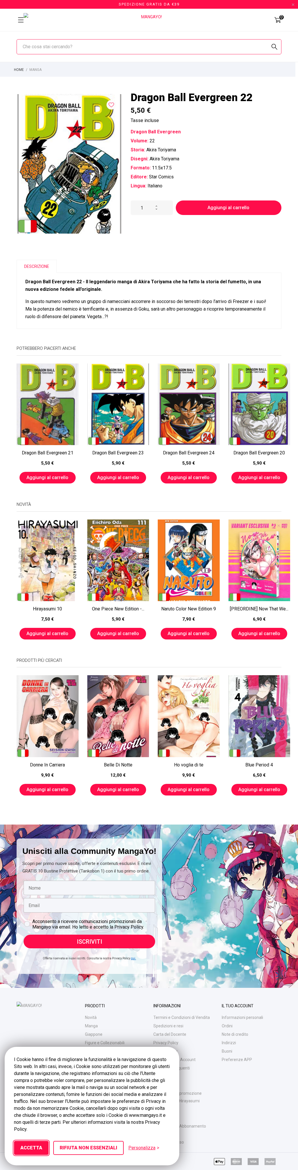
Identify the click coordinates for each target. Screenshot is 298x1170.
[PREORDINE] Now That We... (259, 609)
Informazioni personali (242, 1017)
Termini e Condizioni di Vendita (181, 1017)
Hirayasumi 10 (47, 609)
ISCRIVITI (89, 941)
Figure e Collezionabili (105, 1042)
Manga (91, 1026)
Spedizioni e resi (168, 1026)
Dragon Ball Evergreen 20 (259, 453)
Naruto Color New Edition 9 (188, 609)
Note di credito (235, 1034)
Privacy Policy (165, 1042)
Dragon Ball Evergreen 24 (188, 453)
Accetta (31, 1148)
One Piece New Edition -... (118, 609)
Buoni (227, 1051)
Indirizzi (229, 1042)
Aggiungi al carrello (228, 207)
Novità (91, 1017)
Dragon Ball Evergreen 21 (47, 453)
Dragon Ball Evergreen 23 (118, 453)
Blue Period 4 (259, 765)
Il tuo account (237, 1006)
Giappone (93, 1034)
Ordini (227, 1026)
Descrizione (36, 266)
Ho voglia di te (188, 765)
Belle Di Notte (118, 765)
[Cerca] (274, 46)
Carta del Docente (169, 1034)
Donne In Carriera (47, 765)
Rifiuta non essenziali (88, 1148)
